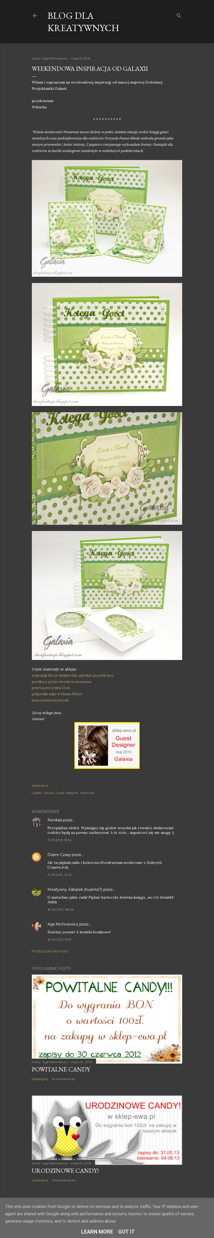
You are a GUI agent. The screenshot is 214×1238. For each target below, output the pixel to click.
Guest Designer (67, 793)
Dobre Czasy (59, 854)
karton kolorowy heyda (50, 700)
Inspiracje (87, 793)
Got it (126, 1232)
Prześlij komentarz (50, 951)
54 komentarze (63, 1079)
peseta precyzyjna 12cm (51, 688)
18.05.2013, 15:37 (59, 939)
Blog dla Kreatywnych (83, 21)
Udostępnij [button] (40, 785)
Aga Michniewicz (62, 924)
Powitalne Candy (61, 1069)
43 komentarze (63, 1180)
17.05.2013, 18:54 (59, 840)
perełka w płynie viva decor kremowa (61, 682)
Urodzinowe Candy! (65, 1170)
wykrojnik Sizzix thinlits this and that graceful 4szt (73, 675)
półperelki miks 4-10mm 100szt (57, 694)
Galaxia (48, 793)
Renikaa (54, 820)
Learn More (97, 1232)
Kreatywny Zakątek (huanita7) (74, 889)
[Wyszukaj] (179, 14)
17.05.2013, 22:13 (59, 875)
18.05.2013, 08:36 (60, 909)
